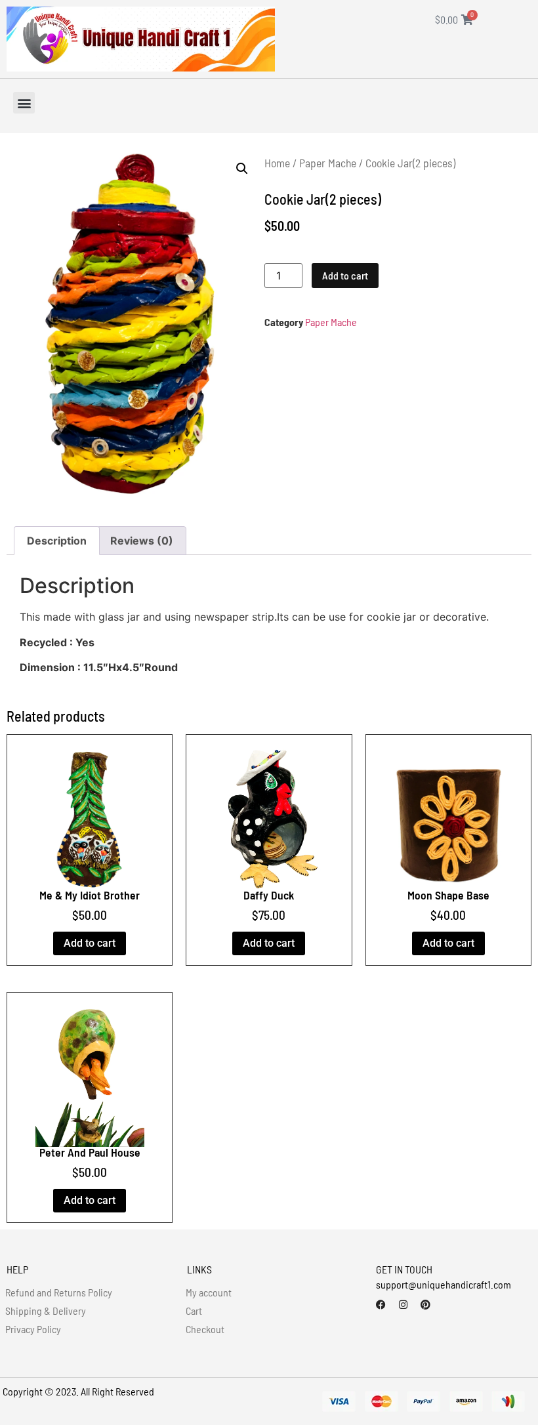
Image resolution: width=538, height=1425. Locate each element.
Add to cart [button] (89, 943)
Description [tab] (57, 540)
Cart (194, 1310)
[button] (24, 103)
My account (209, 1292)
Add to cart (345, 275)
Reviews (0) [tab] (141, 540)
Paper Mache (327, 162)
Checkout (205, 1329)
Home (277, 162)
